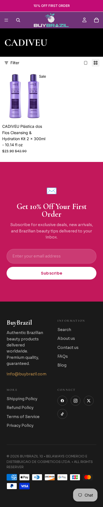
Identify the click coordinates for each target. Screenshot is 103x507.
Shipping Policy (22, 398)
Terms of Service (23, 416)
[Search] (18, 20)
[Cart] (96, 20)
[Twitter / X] (89, 401)
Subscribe (51, 273)
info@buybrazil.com (26, 374)
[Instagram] (75, 401)
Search (64, 329)
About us (66, 338)
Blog (61, 365)
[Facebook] (62, 401)
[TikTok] (62, 414)
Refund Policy (20, 407)
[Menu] (6, 20)
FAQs (62, 356)
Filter (14, 62)
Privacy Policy (20, 425)
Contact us (68, 347)
